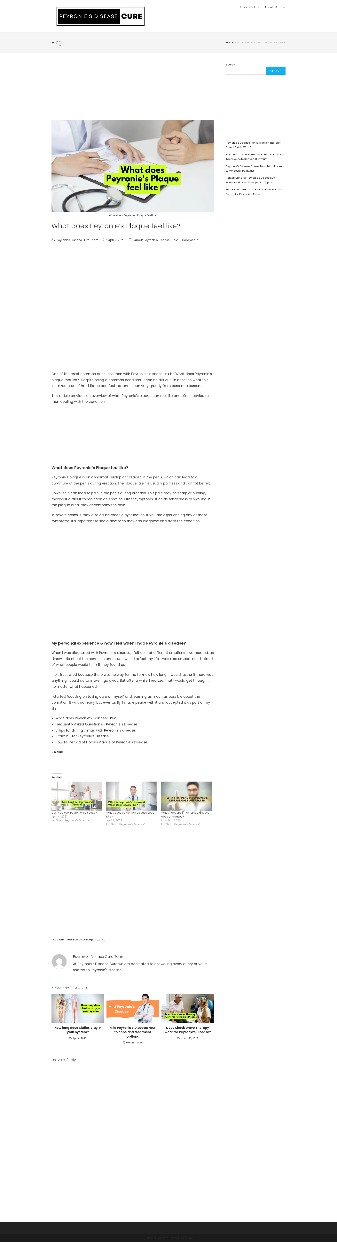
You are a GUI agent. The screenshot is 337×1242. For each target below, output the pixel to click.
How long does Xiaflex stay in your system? (77, 1030)
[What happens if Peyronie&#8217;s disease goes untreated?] (186, 796)
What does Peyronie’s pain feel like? (85, 718)
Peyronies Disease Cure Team (77, 240)
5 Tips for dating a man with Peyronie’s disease (95, 730)
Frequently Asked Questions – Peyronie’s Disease (96, 724)
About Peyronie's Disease (152, 240)
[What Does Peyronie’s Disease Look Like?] (131, 796)
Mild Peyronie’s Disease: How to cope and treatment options (133, 1032)
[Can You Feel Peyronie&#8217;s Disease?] (76, 796)
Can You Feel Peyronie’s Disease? (74, 813)
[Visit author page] (59, 961)
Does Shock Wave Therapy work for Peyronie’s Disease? (188, 1030)
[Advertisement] (132, 91)
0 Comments (188, 240)
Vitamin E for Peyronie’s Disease (82, 736)
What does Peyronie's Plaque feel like (82, 939)
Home (230, 42)
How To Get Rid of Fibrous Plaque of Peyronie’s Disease (101, 742)
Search (230, 64)
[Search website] (284, 7)
